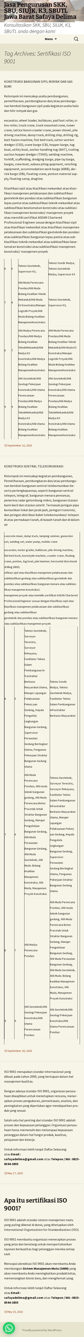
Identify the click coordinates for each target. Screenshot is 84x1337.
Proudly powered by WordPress (42, 1330)
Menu (49, 39)
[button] (9, 1328)
